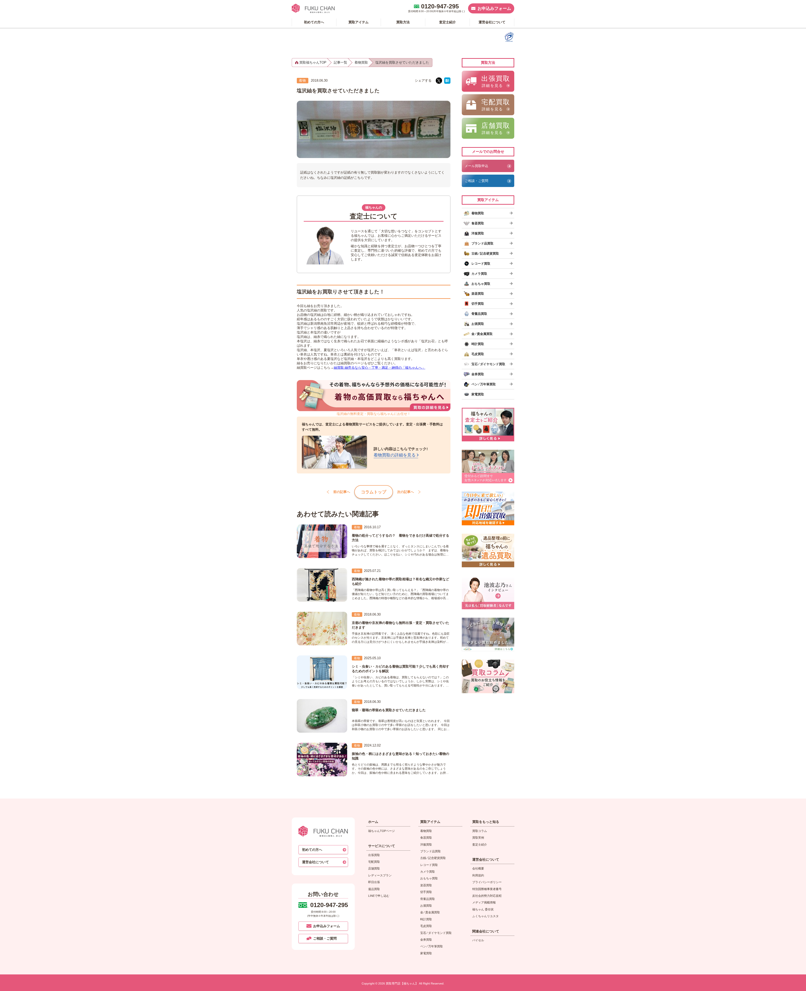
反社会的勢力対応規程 (487, 895)
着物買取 (426, 831)
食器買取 (426, 837)
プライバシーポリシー (487, 882)
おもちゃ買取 (429, 878)
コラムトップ (373, 492)
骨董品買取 (427, 899)
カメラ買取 (427, 871)
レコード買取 (429, 865)
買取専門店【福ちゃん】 (401, 983)
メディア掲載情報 (484, 902)
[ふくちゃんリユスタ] (488, 634)
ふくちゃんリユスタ (485, 916)
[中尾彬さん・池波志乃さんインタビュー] (488, 592)
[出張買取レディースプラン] (488, 466)
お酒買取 (426, 905)
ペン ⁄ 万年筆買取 (431, 946)
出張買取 (374, 855)
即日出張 (374, 882)
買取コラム (479, 831)
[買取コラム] (488, 676)
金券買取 (426, 939)
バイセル (478, 940)
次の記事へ (405, 492)
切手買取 (426, 892)
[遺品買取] (488, 550)
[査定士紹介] (488, 424)
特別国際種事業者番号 (487, 889)
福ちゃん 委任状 (483, 909)
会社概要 (478, 868)
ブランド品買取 (430, 851)
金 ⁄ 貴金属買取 (430, 912)
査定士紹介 (479, 844)
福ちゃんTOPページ (381, 831)
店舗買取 (374, 868)
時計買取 (426, 919)
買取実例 (478, 837)
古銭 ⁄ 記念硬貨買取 (433, 858)
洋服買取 (426, 844)
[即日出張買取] (488, 508)
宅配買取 (374, 861)
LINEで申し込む (378, 895)
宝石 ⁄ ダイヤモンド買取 (436, 933)
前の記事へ (341, 492)
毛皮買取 (426, 926)
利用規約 (478, 875)
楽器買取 (426, 885)
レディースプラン (380, 875)
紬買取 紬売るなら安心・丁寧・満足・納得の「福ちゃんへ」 (379, 367)
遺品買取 (374, 889)
